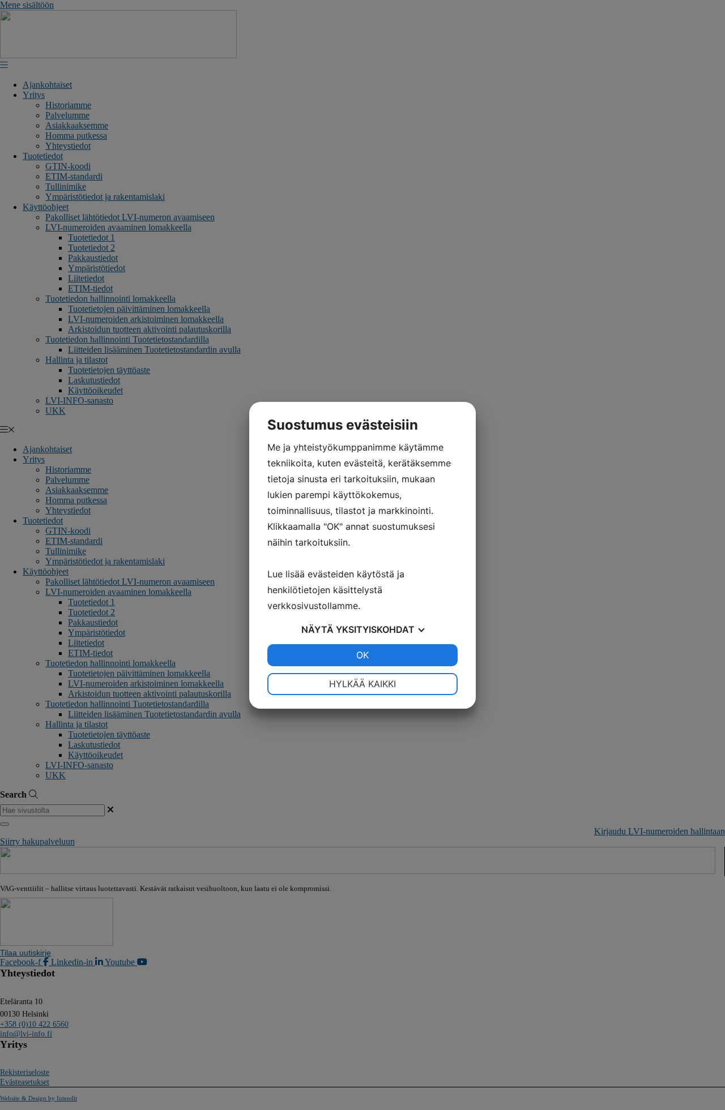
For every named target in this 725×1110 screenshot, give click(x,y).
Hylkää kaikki (362, 683)
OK (362, 655)
